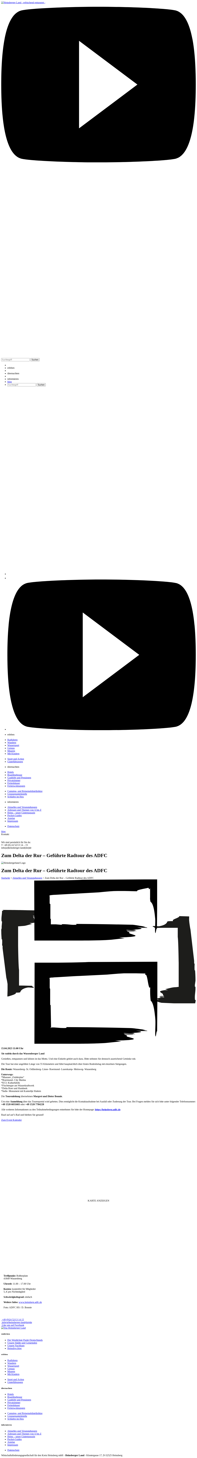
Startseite (5, 878)
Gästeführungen (15, 761)
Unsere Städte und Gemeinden (22, 1343)
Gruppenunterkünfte (17, 794)
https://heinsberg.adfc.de (108, 1109)
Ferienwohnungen (16, 786)
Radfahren (12, 739)
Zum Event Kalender (11, 1120)
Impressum (12, 821)
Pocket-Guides (14, 815)
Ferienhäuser (13, 783)
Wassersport (13, 745)
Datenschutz (13, 826)
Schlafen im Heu (15, 796)
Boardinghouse (14, 775)
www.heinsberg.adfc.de (30, 1302)
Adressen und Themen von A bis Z (24, 810)
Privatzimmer (13, 780)
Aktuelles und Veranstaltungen (22, 807)
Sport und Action (15, 759)
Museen (11, 751)
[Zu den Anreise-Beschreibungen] (13, 1328)
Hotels (10, 772)
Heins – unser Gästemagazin (21, 812)
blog (9, 381)
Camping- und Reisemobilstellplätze (24, 791)
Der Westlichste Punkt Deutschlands (25, 1340)
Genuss (11, 748)
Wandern (11, 742)
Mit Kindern (13, 753)
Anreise (11, 818)
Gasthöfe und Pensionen (19, 777)
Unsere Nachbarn (15, 1345)
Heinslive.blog (14, 1348)
